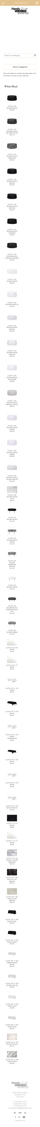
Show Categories (20, 67)
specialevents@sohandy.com (21, 1108)
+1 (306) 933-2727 (20, 3)
